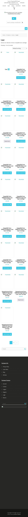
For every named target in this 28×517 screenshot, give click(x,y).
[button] (26, 28)
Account (4, 5)
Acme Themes (17, 514)
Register (5, 392)
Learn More (18, 5)
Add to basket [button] (20, 77)
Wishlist (23, 5)
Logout (12, 5)
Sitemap (5, 375)
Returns (4, 397)
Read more (7, 141)
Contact (4, 386)
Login (9, 5)
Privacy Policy (6, 366)
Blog (14, 7)
